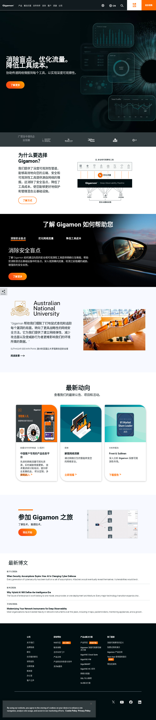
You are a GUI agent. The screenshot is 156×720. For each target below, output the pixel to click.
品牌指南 (30, 647)
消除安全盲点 (18, 238)
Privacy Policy (84, 710)
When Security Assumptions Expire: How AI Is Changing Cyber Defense (41, 576)
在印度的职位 (32, 657)
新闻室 (29, 671)
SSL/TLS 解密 (86, 678)
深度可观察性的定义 (115, 642)
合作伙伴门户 (59, 652)
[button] (20, 6)
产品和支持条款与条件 (63, 661)
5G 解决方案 (85, 683)
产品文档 (57, 657)
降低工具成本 (73, 238)
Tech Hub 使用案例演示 (116, 657)
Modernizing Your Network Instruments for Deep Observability (37, 608)
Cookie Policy (71, 710)
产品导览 (84, 642)
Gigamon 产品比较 (114, 652)
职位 (28, 652)
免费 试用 (134, 5)
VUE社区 (57, 642)
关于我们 (30, 642)
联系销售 (148, 5)
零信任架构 (111, 664)
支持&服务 (58, 666)
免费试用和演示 (113, 647)
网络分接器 (85, 673)
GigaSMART (85, 664)
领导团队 (30, 661)
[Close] (91, 703)
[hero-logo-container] (9, 5)
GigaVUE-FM (85, 659)
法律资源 (30, 666)
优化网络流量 (45, 238)
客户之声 (30, 680)
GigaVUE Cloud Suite (89, 654)
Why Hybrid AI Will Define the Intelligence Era (29, 592)
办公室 (29, 675)
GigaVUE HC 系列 (87, 669)
